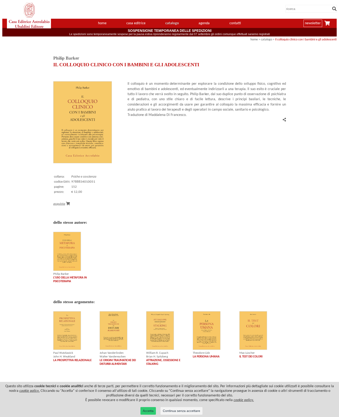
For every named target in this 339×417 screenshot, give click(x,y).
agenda (204, 23)
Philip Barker (61, 273)
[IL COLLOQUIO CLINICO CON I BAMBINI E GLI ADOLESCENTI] (82, 162)
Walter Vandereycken (113, 356)
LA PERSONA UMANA (206, 356)
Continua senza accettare (181, 411)
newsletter (313, 23)
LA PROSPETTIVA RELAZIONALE (72, 360)
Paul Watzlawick (63, 352)
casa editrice (136, 23)
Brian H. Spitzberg (157, 356)
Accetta (148, 411)
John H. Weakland (64, 356)
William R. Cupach (157, 352)
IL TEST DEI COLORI (250, 356)
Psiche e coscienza (83, 176)
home (102, 23)
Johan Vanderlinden (112, 352)
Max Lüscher (247, 352)
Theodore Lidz (201, 352)
